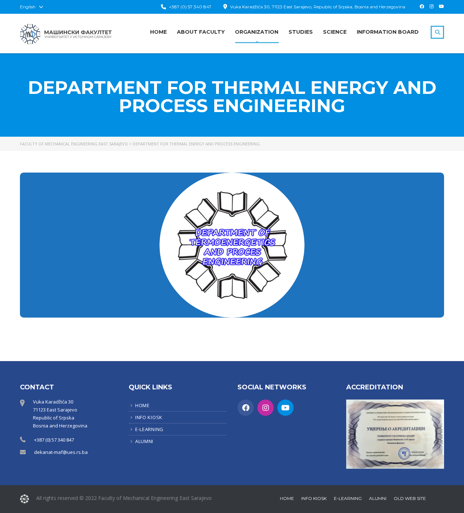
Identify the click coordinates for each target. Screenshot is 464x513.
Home (158, 32)
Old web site (410, 498)
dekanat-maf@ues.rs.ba (61, 452)
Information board (388, 32)
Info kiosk (148, 417)
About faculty (201, 32)
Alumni (144, 441)
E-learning (149, 429)
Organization (256, 32)
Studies (301, 32)
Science (335, 32)
